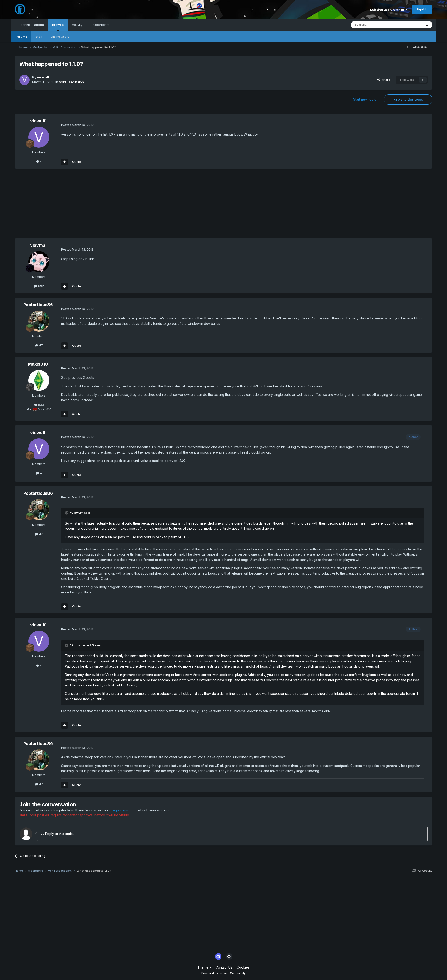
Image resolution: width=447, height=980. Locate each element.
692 (40, 286)
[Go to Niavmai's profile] (38, 261)
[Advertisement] (99, 205)
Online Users (60, 36)
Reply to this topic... (59, 834)
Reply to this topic (408, 99)
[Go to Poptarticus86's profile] (38, 321)
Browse (58, 25)
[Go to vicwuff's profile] (24, 80)
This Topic (408, 24)
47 (40, 345)
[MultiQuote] (64, 162)
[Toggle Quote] (67, 513)
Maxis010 (38, 364)
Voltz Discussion (71, 82)
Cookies (243, 967)
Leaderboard (100, 25)
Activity (77, 25)
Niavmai (38, 245)
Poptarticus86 (38, 304)
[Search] (427, 24)
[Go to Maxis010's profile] (38, 380)
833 (40, 405)
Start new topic (364, 99)
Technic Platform (31, 25)
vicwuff (43, 77)
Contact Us (224, 967)
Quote (76, 161)
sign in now (121, 810)
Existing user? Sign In (388, 9)
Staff (39, 36)
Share (385, 79)
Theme (203, 967)
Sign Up (422, 9)
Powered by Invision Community (223, 973)
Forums (21, 36)
